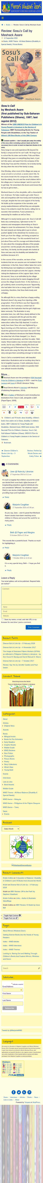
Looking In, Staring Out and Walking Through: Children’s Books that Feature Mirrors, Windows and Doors (21, 956)
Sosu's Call (33, 430)
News (5, 811)
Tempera (27, 1102)
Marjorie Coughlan (21, 504)
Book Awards (9, 785)
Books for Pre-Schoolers (13, 739)
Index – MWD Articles (11, 942)
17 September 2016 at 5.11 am (20, 474)
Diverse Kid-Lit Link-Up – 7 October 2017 (18, 661)
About (5, 719)
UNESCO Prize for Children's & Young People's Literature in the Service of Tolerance (20, 436)
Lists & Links (7, 782)
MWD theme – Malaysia (12, 799)
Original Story (9, 726)
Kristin (5, 885)
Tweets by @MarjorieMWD (12, 1030)
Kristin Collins (8, 878)
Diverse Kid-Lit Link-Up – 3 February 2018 (19, 643)
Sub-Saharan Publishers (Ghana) (12, 433)
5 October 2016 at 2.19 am (19, 535)
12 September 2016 (10, 38)
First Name (7, 993)
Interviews (7, 778)
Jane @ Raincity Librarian (21, 471)
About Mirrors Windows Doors (14, 931)
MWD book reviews (28, 427)
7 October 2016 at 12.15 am (22, 558)
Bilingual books (10, 736)
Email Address (12, 986)
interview (23, 388)
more (13, 383)
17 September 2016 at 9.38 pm (23, 507)
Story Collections (10, 764)
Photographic (9, 756)
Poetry (6, 762)
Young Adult (8, 770)
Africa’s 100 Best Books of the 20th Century (19, 135)
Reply (7, 497)
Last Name (7, 1000)
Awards (6, 730)
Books (8, 25)
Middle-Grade (9, 748)
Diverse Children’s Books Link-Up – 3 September (10, 453)
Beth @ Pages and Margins (22, 532)
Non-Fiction (8, 753)
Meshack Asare (15, 427)
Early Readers (9, 742)
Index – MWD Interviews (12, 945)
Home (6, 1097)
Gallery (11, 395)
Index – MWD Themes (11, 949)
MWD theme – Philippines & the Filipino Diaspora (21, 803)
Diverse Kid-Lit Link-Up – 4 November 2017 (19, 647)
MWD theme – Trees (11, 807)
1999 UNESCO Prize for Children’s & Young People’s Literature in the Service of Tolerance (21, 127)
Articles (5, 723)
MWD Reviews (9, 750)
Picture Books (17, 44)
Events (5, 774)
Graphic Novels (10, 745)
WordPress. (36, 1102)
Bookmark (7, 443)
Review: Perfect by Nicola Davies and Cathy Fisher (34, 453)
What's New (8, 767)
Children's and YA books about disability (18, 418)
